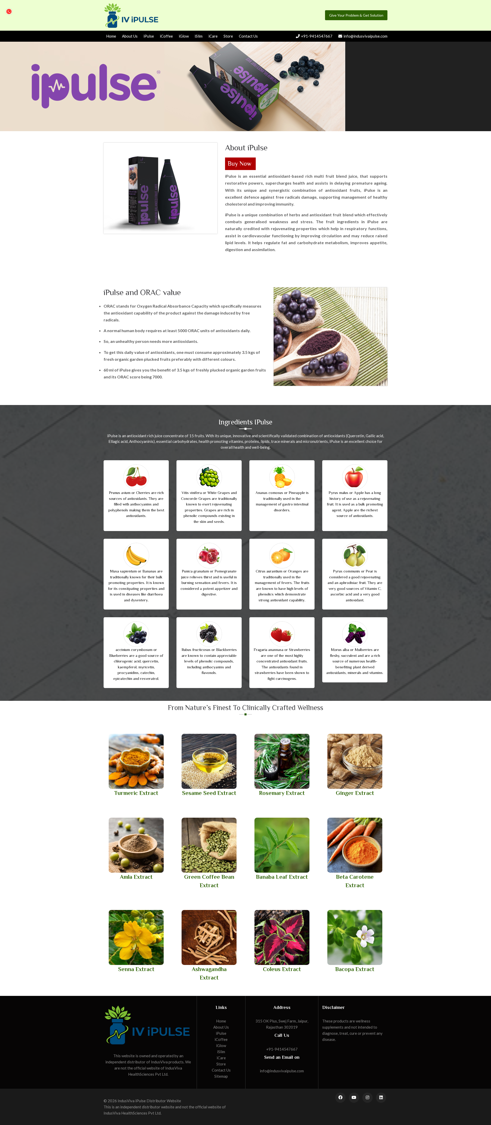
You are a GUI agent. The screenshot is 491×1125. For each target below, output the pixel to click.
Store (228, 36)
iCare (213, 36)
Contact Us (248, 36)
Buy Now (239, 163)
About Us (130, 36)
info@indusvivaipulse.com (365, 36)
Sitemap (221, 1076)
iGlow (184, 36)
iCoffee (166, 36)
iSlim (199, 36)
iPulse (148, 36)
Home (111, 36)
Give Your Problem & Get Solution (356, 15)
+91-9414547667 (316, 36)
